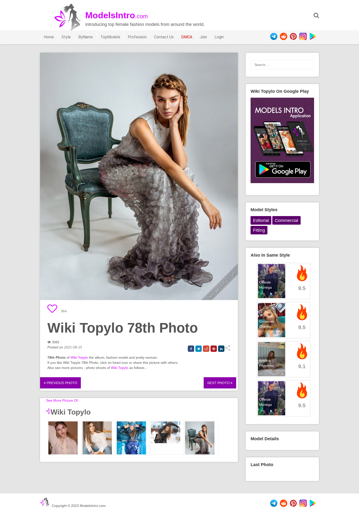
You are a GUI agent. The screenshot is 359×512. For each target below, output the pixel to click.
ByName (85, 37)
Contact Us (164, 37)
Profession (137, 37)
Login (219, 37)
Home (49, 37)
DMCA (186, 37)
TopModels (110, 37)
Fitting (259, 230)
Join (203, 37)
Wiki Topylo (79, 357)
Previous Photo (61, 383)
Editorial (261, 220)
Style (66, 37)
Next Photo (219, 383)
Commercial (286, 220)
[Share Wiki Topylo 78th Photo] (227, 350)
